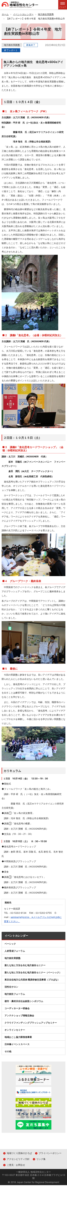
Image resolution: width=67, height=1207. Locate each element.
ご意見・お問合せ (16, 1164)
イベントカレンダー (16, 935)
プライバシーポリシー (50, 1153)
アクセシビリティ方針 (18, 1159)
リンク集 (41, 1159)
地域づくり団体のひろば (19, 1153)
